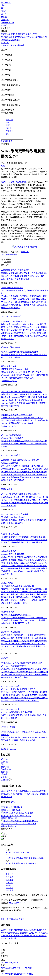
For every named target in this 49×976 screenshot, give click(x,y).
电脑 (3, 489)
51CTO (9, 852)
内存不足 (8, 551)
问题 (13, 727)
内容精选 (9, 120)
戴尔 (3, 366)
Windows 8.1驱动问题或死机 (16, 712)
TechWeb (4, 933)
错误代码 (19, 288)
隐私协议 (9, 890)
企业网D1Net (37, 936)
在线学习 (5, 43)
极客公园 (8, 936)
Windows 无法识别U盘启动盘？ (21, 494)
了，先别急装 (15, 270)
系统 (14, 551)
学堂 (3, 8)
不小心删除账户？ (13, 517)
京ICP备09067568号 (17, 903)
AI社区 (9, 128)
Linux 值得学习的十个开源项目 (14, 791)
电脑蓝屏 (12, 288)
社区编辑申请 (6, 141)
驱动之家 (25, 252)
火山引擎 (12, 938)
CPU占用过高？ (14, 322)
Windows (4, 288)
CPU (18, 347)
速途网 (24, 933)
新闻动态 (9, 877)
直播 (22, 45)
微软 (19, 317)
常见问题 (10, 612)
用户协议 (9, 888)
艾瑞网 (11, 933)
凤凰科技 (27, 930)
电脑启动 (12, 366)
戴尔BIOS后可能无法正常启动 (19, 352)
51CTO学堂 (10, 864)
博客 (3, 5)
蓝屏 (15, 255)
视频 (8, 122)
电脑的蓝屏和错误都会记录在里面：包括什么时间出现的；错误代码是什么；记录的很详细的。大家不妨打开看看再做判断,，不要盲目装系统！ (24, 276)
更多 (13, 802)
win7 (3, 658)
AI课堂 (4, 25)
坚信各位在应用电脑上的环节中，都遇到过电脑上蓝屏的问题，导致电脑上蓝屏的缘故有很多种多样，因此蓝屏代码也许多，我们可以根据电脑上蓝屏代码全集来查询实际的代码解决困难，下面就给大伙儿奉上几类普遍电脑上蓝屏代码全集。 (24, 302)
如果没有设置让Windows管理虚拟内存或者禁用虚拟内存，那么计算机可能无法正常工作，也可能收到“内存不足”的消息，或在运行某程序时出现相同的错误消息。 (24, 540)
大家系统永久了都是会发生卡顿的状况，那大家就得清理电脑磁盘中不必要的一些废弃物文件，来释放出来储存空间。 (24, 443)
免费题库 (16, 40)
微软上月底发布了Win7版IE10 (13, 182)
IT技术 (44, 37)
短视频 (21, 34)
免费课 (4, 17)
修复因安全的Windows (16, 415)
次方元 (6, 938)
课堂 (14, 45)
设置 (10, 489)
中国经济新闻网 (33, 933)
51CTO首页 (6, 3)
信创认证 (22, 37)
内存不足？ (10, 534)
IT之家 (43, 933)
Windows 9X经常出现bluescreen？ (21, 392)
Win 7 (3, 255)
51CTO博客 (10, 858)
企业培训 (5, 20)
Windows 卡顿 (12, 438)
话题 (8, 125)
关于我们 (9, 874)
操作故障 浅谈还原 (17, 586)
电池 (7, 366)
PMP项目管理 (6, 40)
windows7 (5, 583)
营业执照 (5, 919)
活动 (8, 134)
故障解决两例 (10, 632)
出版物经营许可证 (16, 919)
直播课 (26, 34)
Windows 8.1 (6, 727)
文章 (3, 45)
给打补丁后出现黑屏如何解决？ (16, 615)
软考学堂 (33, 34)
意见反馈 (9, 883)
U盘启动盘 (23, 514)
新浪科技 (5, 930)
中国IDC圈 (27, 936)
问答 (10, 45)
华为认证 (29, 37)
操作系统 (9, 255)
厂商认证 (37, 37)
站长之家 (17, 933)
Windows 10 (14, 514)
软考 (16, 37)
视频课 (4, 34)
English (8, 885)
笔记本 (4, 612)
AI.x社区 (40, 858)
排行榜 (15, 34)
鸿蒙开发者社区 (7, 23)
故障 (11, 583)
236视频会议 (17, 936)
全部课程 (5, 37)
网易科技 (20, 930)
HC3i (20, 852)
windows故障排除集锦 (12, 554)
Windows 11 (5, 317)
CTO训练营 (31, 864)
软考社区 (5, 14)
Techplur (25, 852)
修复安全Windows (14, 369)
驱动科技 (35, 930)
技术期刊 (9, 131)
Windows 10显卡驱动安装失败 (18, 689)
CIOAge (15, 852)
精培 (17, 864)
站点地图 (9, 880)
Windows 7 (5, 347)
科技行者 (43, 930)
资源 (7, 45)
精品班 (4, 11)
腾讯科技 (12, 930)
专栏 (18, 45)
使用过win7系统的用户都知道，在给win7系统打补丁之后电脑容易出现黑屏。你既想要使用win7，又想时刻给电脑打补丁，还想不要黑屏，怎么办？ (24, 620)
